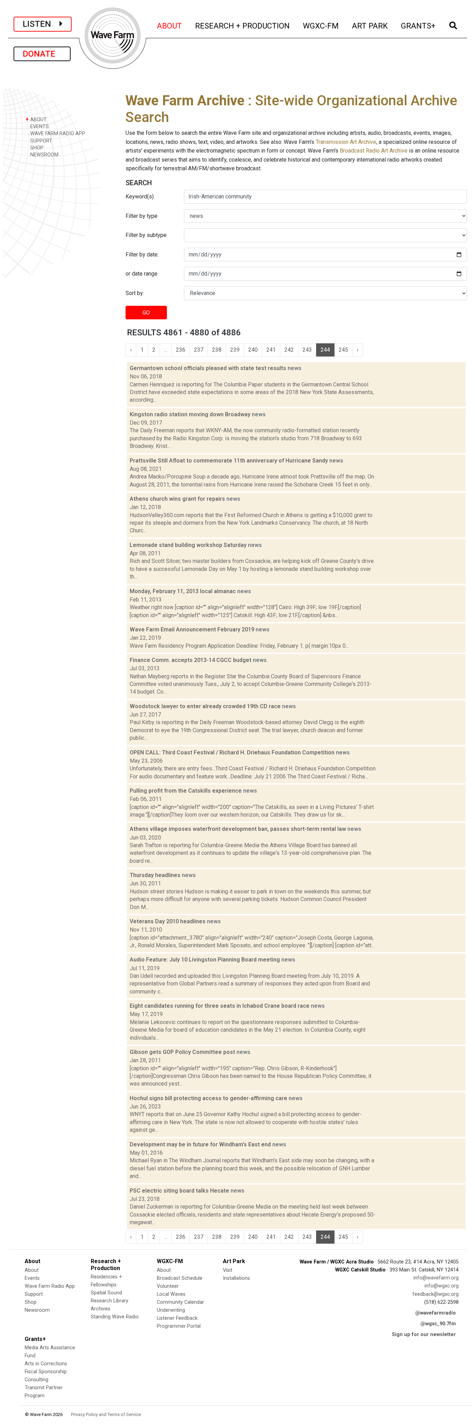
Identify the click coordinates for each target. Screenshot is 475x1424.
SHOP (36, 148)
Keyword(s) (140, 196)
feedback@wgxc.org (435, 1294)
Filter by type (142, 216)
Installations (236, 1278)
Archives (100, 1309)
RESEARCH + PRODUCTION (242, 25)
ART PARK (370, 25)
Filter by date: (142, 254)
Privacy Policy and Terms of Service (106, 1414)
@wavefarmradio (435, 1313)
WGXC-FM (321, 25)
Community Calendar (180, 1302)
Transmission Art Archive (346, 142)
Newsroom (37, 1310)
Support (34, 1294)
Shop (31, 1302)
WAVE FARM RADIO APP (57, 134)
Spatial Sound (106, 1293)
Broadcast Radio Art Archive (374, 150)
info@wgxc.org (442, 1286)
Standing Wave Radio (115, 1317)
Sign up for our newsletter (424, 1334)
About (32, 1270)
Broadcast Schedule (179, 1278)
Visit (227, 1270)
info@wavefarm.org (436, 1278)
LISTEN (41, 24)
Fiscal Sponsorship (46, 1372)
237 (198, 349)
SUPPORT (40, 141)
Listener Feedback (177, 1318)
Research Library (109, 1301)
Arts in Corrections (46, 1364)
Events (32, 1278)
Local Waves (171, 1294)
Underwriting (171, 1310)
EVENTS (39, 127)
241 (271, 349)
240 (253, 349)
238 (217, 349)
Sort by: (135, 293)
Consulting (36, 1380)
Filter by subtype (146, 235)
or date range (142, 273)
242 (289, 349)
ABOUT (170, 25)
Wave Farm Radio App (50, 1286)
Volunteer (168, 1286)
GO (146, 312)
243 (307, 349)
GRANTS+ (418, 25)
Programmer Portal (179, 1326)
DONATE (42, 54)
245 (343, 349)
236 (180, 349)
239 (235, 349)
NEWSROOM (43, 155)
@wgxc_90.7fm (438, 1324)
